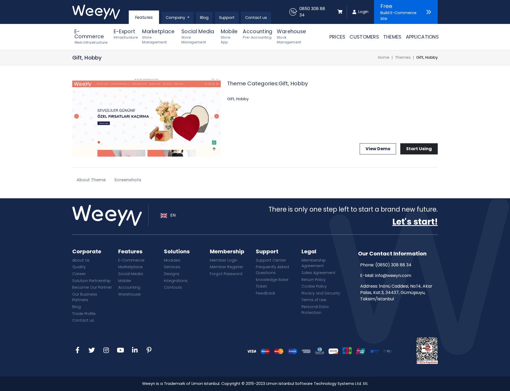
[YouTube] (120, 350)
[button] (178, 18)
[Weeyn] (100, 12)
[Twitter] (92, 350)
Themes (403, 57)
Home (383, 57)
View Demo (378, 149)
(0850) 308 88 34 (393, 265)
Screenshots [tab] (127, 180)
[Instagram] (106, 350)
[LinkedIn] (135, 350)
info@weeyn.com (393, 275)
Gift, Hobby (427, 57)
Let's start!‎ (415, 222)
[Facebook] (77, 350)
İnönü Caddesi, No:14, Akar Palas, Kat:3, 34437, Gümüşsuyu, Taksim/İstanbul (396, 292)
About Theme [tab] (91, 180)
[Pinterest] (149, 350)
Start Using (419, 149)
